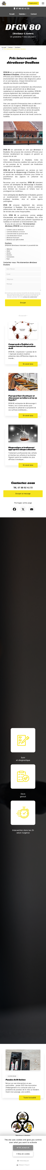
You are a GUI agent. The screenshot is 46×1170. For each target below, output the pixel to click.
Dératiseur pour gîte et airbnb (15, 239)
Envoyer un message (23, 494)
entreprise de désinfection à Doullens (22, 195)
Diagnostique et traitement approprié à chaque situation (22, 448)
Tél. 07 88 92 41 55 (23, 487)
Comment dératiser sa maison (16, 231)
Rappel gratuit (33, 3)
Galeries (22, 14)
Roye (8, 259)
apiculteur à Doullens (13, 207)
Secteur (10, 47)
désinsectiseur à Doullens (21, 160)
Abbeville (9, 249)
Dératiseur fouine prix (13, 237)
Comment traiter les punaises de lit (17, 233)
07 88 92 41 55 (22, 9)
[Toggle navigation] (43, 3)
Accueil (12, 14)
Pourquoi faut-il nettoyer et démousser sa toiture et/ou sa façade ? (22, 397)
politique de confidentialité (30, 297)
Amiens (9, 253)
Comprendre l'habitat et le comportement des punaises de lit (22, 346)
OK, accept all (23, 1148)
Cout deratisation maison (14, 235)
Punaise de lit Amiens (16, 1079)
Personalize (24, 1160)
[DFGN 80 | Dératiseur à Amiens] (4, 3)
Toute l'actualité (29, 1098)
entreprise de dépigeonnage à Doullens (20, 172)
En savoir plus (28, 364)
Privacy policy (23, 1165)
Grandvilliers (10, 257)
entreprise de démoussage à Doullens (27, 185)
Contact (34, 14)
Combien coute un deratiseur (15, 229)
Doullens (17, 47)
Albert (8, 251)
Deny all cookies (23, 1154)
